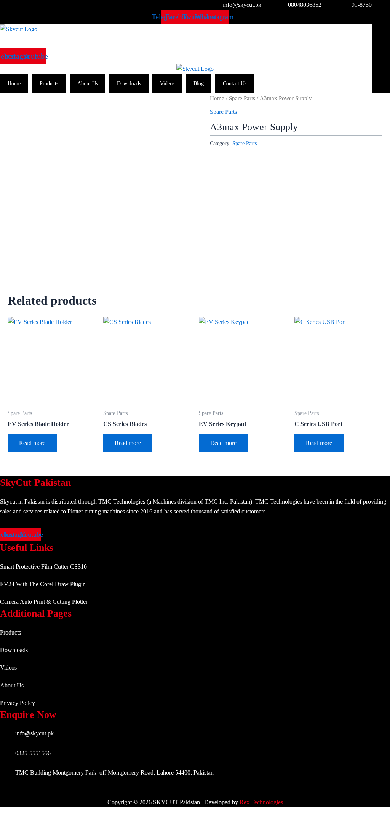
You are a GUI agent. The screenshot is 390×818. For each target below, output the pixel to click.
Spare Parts (242, 98)
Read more (32, 443)
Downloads (129, 83)
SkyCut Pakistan (35, 482)
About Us (87, 83)
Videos (167, 83)
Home (14, 83)
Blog (198, 83)
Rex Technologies (261, 802)
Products (49, 83)
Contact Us (234, 83)
